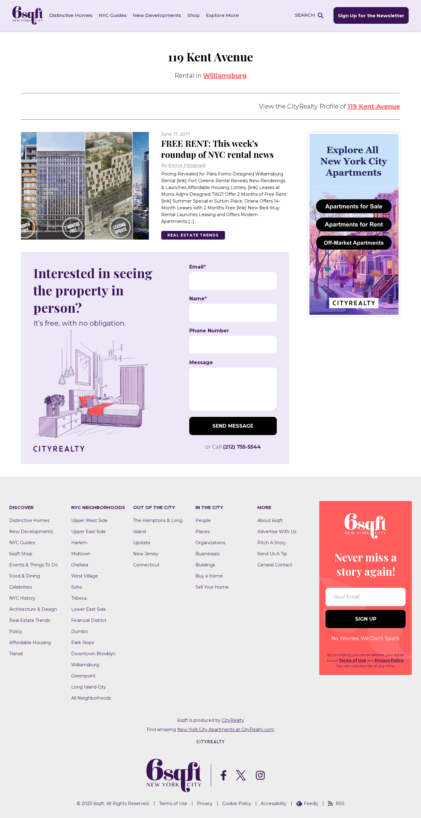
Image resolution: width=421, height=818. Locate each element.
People (203, 520)
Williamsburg (225, 75)
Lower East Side (88, 609)
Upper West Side (89, 520)
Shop (193, 15)
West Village (84, 576)
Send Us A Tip (272, 554)
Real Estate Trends (193, 235)
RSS (340, 803)
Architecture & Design (33, 609)
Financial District (88, 620)
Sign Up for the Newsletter (371, 15)
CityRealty (233, 720)
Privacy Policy (389, 660)
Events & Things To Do (33, 565)
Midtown (80, 554)
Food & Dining (24, 576)
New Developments (157, 15)
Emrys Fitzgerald (187, 165)
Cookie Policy (236, 803)
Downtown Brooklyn (93, 653)
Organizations (210, 542)
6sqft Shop (20, 554)
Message (201, 362)
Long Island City (88, 687)
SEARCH (305, 15)
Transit (16, 653)
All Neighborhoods (91, 698)
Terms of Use (352, 660)
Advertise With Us (276, 531)
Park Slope (82, 642)
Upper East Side (88, 531)
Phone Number (209, 331)
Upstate (141, 542)
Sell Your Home (212, 587)
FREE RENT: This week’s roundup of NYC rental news (217, 149)
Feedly (311, 803)
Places (202, 531)
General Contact (274, 565)
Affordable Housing (30, 642)
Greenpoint (83, 676)
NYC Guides (113, 15)
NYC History (22, 598)
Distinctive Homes (70, 15)
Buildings (205, 565)
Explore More (222, 15)
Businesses (207, 554)
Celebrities (20, 587)
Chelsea (79, 565)
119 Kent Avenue (373, 106)
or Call (233, 447)
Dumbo (79, 631)
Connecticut (146, 565)
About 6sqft (270, 520)
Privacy (205, 803)
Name (198, 299)
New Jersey (145, 554)
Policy (15, 631)
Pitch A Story (271, 542)
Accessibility (274, 803)
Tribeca (79, 598)
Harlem (79, 542)
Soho (76, 587)
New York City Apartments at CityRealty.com (225, 729)
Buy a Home (209, 576)
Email (197, 267)
